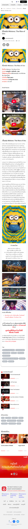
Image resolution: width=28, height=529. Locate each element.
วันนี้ (5, 501)
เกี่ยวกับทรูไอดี (9, 512)
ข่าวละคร (19, 5)
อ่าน (4, 8)
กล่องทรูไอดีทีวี (16, 504)
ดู (7, 501)
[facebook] (14, 521)
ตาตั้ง (23, 501)
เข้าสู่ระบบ (23, 2)
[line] (10, 521)
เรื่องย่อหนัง (19, 8)
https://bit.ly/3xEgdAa (10, 341)
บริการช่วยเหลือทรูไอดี (14, 507)
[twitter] (17, 521)
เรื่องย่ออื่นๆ (5, 431)
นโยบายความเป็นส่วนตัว (8, 514)
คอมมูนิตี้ (23, 504)
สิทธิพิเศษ (11, 501)
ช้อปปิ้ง (4, 504)
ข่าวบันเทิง (13, 5)
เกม (19, 501)
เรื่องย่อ (13, 8)
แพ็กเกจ (9, 504)
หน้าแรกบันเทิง (5, 5)
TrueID (4, 2)
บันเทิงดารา (8, 8)
